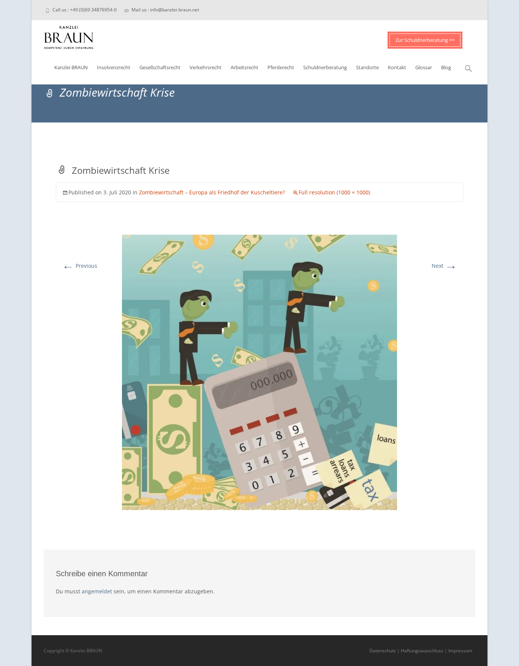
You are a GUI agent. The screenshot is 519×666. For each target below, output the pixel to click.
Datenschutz (382, 650)
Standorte (367, 67)
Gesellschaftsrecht (159, 67)
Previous (79, 265)
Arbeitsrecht (244, 67)
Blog (446, 67)
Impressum (460, 650)
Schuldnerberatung (325, 67)
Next (444, 265)
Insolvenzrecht (113, 67)
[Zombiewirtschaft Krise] (259, 371)
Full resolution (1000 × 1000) (334, 192)
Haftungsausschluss (422, 650)
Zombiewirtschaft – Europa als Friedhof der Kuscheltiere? (212, 192)
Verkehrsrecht (206, 67)
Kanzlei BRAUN (71, 67)
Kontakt (397, 67)
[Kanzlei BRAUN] (63, 35)
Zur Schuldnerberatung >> (425, 40)
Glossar (423, 67)
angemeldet (97, 591)
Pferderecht (280, 67)
